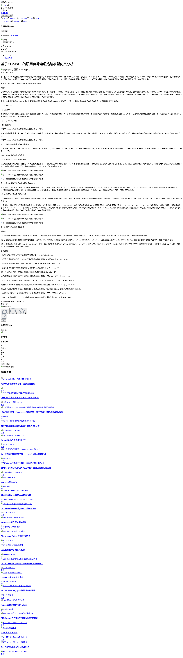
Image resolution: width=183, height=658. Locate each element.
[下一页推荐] (2, 377)
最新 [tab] (6, 330)
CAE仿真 (8, 58)
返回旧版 (4, 13)
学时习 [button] (10, 70)
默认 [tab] (2, 330)
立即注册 (14, 35)
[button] (4, 306)
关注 (15, 70)
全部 (6, 55)
